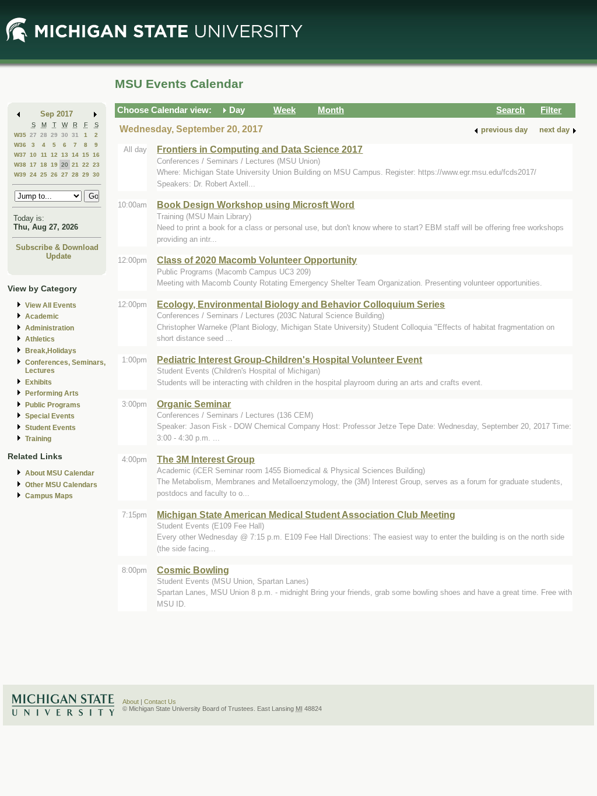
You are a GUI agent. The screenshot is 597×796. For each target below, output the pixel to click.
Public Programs (52, 405)
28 (43, 135)
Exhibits (38, 382)
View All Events (50, 305)
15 (85, 155)
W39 (20, 174)
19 (54, 164)
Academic (42, 316)
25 (43, 174)
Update (58, 256)
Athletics (40, 339)
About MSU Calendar (59, 473)
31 (75, 135)
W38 (20, 164)
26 (54, 174)
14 (75, 155)
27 (33, 135)
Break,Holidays (50, 351)
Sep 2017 (56, 114)
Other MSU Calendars (61, 485)
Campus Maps (49, 496)
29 (54, 135)
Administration (49, 328)
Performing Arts (52, 393)
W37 (20, 155)
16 (96, 155)
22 (85, 164)
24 (33, 174)
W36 (20, 145)
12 (54, 155)
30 (64, 135)
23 (96, 164)
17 (33, 164)
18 (43, 164)
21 (75, 164)
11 (44, 155)
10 (33, 155)
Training (38, 439)
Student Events (50, 428)
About (130, 701)
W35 (20, 135)
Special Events (50, 416)
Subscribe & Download (57, 247)
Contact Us (160, 701)
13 (64, 155)
